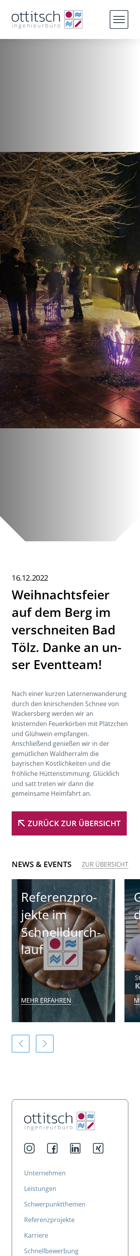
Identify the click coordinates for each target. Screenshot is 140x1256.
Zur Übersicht (105, 864)
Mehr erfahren (46, 1000)
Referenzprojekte (49, 1219)
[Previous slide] (21, 1044)
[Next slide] (45, 1044)
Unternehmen (45, 1173)
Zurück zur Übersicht (74, 823)
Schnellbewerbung (51, 1251)
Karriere (36, 1235)
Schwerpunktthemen (55, 1204)
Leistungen (40, 1188)
